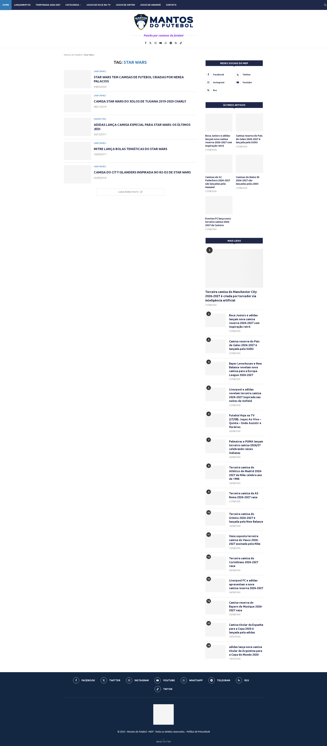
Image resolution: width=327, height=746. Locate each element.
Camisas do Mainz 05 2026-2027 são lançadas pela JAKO (247, 180)
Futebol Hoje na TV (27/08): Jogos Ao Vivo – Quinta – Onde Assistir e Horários (245, 421)
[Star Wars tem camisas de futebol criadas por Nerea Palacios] (77, 79)
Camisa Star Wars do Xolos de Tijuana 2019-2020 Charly (140, 101)
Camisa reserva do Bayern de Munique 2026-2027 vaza (246, 606)
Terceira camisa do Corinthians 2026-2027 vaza (243, 562)
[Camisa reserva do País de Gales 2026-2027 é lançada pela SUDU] (249, 122)
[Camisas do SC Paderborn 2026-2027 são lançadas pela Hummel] (218, 164)
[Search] (325, 5)
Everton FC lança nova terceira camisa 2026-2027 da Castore (218, 222)
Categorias (72, 5)
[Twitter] (150, 43)
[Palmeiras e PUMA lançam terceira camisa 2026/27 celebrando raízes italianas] (215, 446)
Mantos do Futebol (73, 55)
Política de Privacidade (198, 731)
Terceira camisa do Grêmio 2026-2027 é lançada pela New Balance (246, 517)
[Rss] (176, 43)
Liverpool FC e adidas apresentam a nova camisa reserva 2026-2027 (246, 584)
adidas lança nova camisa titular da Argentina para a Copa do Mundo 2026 (245, 650)
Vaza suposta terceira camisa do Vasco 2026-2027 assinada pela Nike (244, 540)
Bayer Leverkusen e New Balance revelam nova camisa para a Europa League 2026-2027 (245, 369)
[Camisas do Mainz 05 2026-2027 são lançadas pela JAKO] (249, 164)
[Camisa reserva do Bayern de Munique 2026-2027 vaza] (215, 607)
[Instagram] (155, 43)
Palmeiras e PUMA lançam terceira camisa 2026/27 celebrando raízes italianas (246, 447)
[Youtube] (160, 43)
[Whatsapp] (166, 43)
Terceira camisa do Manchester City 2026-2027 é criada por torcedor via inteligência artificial (231, 296)
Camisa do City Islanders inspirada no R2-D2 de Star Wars (142, 172)
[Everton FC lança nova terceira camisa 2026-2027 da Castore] (218, 205)
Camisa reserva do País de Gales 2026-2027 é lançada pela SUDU (249, 139)
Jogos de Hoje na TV (98, 5)
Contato (171, 5)
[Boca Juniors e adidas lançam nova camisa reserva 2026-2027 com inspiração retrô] (218, 122)
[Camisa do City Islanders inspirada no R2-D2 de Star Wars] (77, 174)
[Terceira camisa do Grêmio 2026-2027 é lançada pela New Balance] (215, 519)
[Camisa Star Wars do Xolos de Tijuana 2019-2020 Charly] (77, 103)
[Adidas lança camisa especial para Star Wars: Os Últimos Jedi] (77, 127)
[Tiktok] (181, 43)
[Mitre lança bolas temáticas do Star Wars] (77, 151)
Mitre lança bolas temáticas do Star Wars (130, 149)
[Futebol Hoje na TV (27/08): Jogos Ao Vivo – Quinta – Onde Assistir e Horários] (215, 420)
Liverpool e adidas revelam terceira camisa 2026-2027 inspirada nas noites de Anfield (245, 395)
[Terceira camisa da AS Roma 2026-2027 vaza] (215, 498)
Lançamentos (22, 5)
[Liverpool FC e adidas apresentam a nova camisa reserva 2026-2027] (215, 585)
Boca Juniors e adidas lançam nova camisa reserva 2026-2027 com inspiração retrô (218, 140)
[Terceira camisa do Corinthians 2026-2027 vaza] (215, 563)
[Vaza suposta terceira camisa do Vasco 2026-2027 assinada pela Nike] (215, 541)
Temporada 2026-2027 (48, 5)
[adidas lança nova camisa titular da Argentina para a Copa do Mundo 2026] (215, 652)
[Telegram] (171, 43)
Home (6, 5)
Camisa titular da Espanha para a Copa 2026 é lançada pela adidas (246, 628)
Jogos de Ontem (125, 5)
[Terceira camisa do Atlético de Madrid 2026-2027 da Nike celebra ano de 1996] (215, 472)
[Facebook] (145, 43)
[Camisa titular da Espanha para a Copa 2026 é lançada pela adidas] (215, 630)
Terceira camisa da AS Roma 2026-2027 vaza (243, 495)
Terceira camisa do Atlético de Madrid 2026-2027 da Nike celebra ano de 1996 (245, 473)
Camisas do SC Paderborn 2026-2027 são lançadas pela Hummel (217, 182)
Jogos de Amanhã (150, 5)
